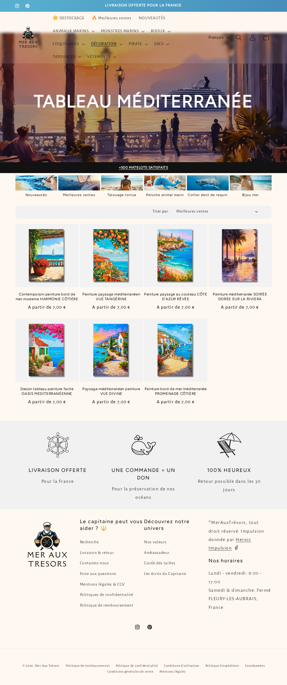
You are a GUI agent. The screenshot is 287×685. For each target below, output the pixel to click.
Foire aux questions (98, 574)
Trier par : (161, 211)
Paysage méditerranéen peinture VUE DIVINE (111, 391)
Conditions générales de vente (130, 671)
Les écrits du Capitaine (165, 574)
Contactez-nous (94, 563)
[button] (73, 31)
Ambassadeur (156, 553)
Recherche (89, 542)
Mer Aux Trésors (47, 665)
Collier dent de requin (208, 195)
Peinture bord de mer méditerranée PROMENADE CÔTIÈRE (176, 391)
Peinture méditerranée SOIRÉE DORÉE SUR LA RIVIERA (240, 296)
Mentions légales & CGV (102, 584)
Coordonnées (255, 665)
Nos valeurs (155, 542)
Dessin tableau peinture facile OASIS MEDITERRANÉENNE (46, 391)
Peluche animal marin (165, 195)
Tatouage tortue (121, 195)
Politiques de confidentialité (106, 595)
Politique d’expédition (222, 665)
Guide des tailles (159, 563)
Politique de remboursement (106, 605)
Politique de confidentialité (137, 665)
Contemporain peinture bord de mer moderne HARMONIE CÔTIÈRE (47, 296)
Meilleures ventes (79, 195)
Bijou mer (250, 195)
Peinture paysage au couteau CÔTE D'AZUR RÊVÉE (175, 296)
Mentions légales (172, 671)
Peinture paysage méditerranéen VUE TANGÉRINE (111, 296)
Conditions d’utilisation (181, 665)
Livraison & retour (97, 553)
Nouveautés (36, 195)
